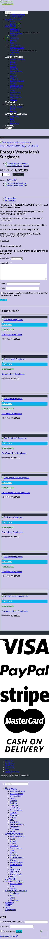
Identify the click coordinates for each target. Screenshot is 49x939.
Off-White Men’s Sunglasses (15, 611)
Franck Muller (16, 33)
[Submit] (6, 15)
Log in (19, 931)
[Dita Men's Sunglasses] (12, 398)
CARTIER (14, 28)
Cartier (13, 66)
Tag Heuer (14, 52)
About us (8, 761)
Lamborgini (15, 50)
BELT (12, 109)
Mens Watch (11, 12)
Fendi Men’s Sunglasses (12, 532)
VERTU (8, 128)
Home (2, 145)
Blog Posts (9, 765)
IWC (12, 43)
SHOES (13, 111)
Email (3, 288)
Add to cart (18, 175)
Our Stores (9, 763)
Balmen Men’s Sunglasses (13, 374)
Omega (13, 83)
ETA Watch (10, 102)
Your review (5, 263)
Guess (12, 73)
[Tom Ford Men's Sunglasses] (14, 438)
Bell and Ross (15, 19)
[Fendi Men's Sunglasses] (12, 517)
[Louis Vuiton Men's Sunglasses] (15, 477)
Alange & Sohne (16, 16)
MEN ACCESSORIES (14, 104)
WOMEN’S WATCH (14, 57)
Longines (14, 78)
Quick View (7, 325)
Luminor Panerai (17, 80)
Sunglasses (14, 116)
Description (10, 198)
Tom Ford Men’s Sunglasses (14, 453)
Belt (12, 118)
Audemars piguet (17, 59)
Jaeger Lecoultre (17, 47)
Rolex (12, 54)
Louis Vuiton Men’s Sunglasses (16, 492)
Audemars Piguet (17, 14)
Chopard (14, 69)
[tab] (27, 198)
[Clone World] (6, 2)
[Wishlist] (1, 140)
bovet (12, 21)
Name (3, 283)
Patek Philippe (16, 85)
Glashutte (14, 38)
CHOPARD (15, 31)
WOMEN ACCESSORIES (16, 114)
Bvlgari (13, 64)
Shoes (12, 121)
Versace (13, 99)
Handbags (14, 123)
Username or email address (12, 921)
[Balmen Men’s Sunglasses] (17, 165)
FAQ (7, 769)
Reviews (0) (10, 200)
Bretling (13, 26)
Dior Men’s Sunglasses (12, 334)
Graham (13, 35)
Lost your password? (9, 936)
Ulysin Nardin (16, 97)
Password (5, 926)
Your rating (5, 258)
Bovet (12, 61)
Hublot (13, 40)
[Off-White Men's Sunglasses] (15, 596)
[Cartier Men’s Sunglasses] (16, 163)
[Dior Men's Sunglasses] (12, 319)
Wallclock (9, 125)
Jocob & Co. (15, 45)
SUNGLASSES (16, 106)
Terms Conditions (12, 771)
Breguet (13, 24)
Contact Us (9, 767)
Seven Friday (15, 92)
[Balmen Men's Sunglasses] (13, 359)
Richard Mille (16, 88)
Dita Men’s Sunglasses (12, 413)
